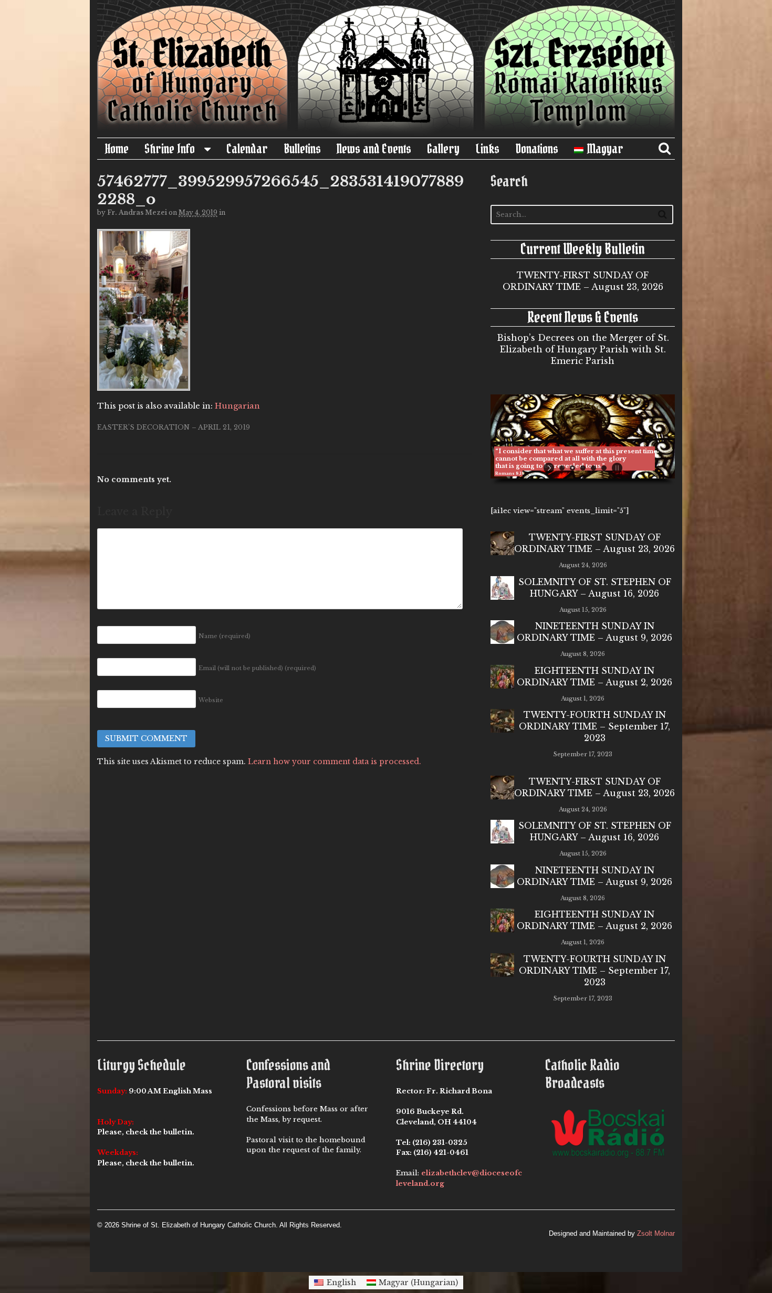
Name (225, 636)
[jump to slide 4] (593, 468)
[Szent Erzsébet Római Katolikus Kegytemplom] (386, 132)
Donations (536, 148)
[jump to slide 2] (572, 468)
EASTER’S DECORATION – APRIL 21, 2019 (173, 427)
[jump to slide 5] (604, 468)
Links (487, 148)
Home (117, 148)
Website (211, 700)
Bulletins (302, 148)
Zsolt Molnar (656, 1233)
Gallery (443, 148)
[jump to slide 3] (583, 468)
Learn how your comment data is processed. (334, 761)
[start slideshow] (550, 468)
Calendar (247, 148)
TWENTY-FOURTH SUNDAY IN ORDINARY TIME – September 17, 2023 (594, 726)
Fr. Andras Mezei (137, 212)
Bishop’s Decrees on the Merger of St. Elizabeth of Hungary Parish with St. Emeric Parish (583, 349)
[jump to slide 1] (562, 468)
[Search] (662, 214)
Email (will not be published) (257, 668)
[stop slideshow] (615, 468)
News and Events (374, 148)
